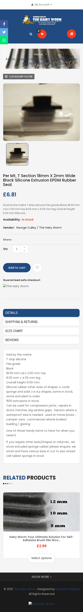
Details (11, 313)
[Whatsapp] (4, 40)
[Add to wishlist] (37, 267)
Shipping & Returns (21, 322)
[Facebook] (4, 24)
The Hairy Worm (24, 589)
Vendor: (9, 228)
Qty (5, 249)
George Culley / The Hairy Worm (39, 228)
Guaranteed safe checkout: (22, 280)
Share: (7, 239)
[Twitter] (4, 32)
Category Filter (20, 76)
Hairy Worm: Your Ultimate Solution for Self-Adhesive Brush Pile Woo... (41, 538)
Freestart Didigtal (68, 589)
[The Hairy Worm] (41, 604)
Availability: (12, 220)
